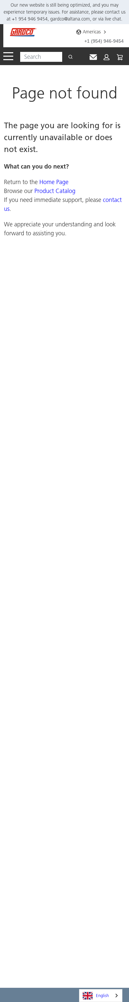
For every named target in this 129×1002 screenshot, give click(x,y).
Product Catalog (54, 191)
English (102, 995)
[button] (106, 57)
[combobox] (38, 57)
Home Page (53, 182)
